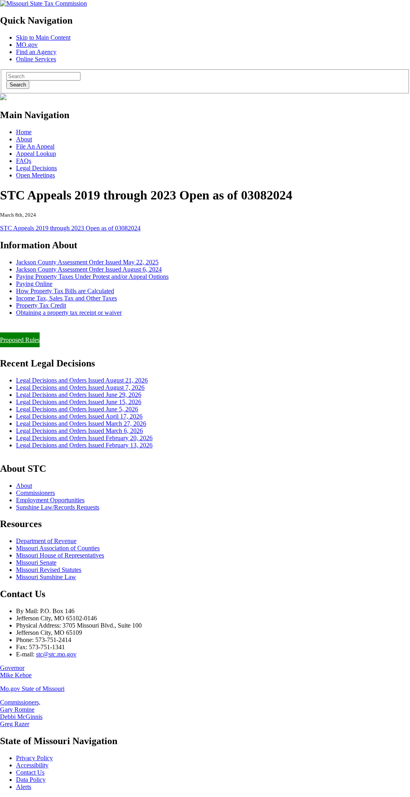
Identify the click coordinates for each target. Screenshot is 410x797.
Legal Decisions (36, 168)
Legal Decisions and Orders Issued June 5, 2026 (77, 409)
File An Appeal (35, 146)
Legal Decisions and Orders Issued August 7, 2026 (80, 387)
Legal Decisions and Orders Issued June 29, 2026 (78, 394)
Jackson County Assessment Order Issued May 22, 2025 (87, 262)
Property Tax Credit (41, 305)
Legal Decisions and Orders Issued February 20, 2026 (84, 438)
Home (24, 132)
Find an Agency (36, 51)
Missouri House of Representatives (60, 555)
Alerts (23, 786)
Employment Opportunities (50, 500)
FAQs (23, 160)
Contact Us (30, 772)
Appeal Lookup (36, 153)
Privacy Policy (34, 758)
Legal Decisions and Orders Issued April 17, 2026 (79, 416)
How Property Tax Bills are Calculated (65, 291)
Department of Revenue (46, 540)
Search (18, 85)
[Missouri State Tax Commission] (43, 3)
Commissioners (35, 492)
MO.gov (27, 44)
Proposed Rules (20, 339)
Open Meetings (35, 175)
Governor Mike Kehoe (16, 671)
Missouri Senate (36, 562)
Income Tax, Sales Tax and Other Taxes (66, 298)
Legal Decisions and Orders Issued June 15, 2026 (78, 401)
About (24, 139)
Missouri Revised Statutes (48, 569)
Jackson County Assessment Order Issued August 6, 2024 (89, 269)
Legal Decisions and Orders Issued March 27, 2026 (81, 423)
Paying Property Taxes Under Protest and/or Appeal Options (92, 276)
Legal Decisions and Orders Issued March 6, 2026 (79, 430)
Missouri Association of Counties (58, 548)
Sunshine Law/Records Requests (57, 507)
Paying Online (34, 283)
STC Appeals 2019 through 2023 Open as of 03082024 (70, 228)
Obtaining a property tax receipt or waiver (69, 312)
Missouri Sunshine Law (46, 577)
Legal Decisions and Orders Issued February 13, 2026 (84, 445)
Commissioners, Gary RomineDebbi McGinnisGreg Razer (21, 713)
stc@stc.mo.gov (56, 654)
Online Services (36, 59)
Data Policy (31, 779)
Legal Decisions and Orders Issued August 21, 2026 (82, 380)
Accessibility (32, 765)
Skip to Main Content (43, 37)
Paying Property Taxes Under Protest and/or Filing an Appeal (77, 326)
